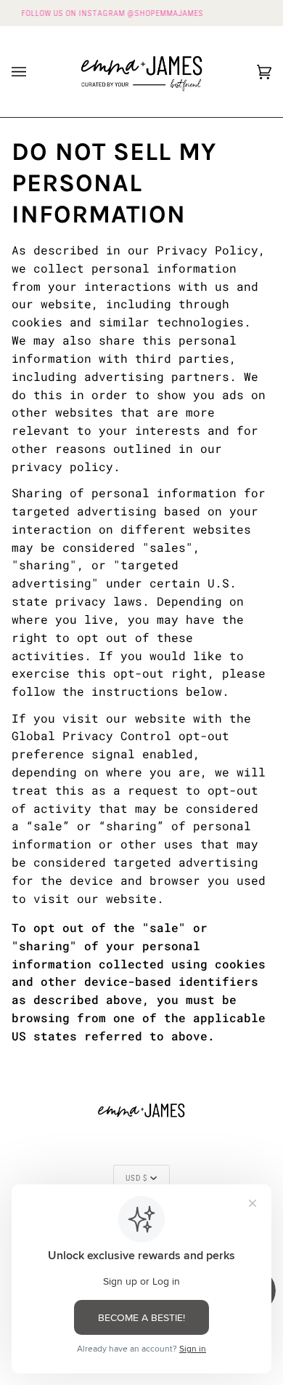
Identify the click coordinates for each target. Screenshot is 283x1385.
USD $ (136, 1178)
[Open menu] (33, 71)
